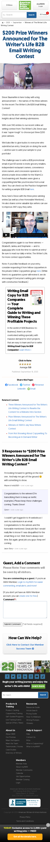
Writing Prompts (32, 720)
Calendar (19, 773)
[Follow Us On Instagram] (31, 676)
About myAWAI (22, 767)
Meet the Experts (12, 740)
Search (31, 15)
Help (28, 734)
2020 (8, 22)
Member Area (21, 764)
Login (18, 783)
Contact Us (30, 737)
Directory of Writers (14, 753)
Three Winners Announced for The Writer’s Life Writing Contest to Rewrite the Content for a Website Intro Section (27, 408)
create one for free (28, 596)
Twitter (26, 384)
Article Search (31, 710)
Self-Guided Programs (14, 717)
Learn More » (25, 350)
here (32, 189)
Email (32, 388)
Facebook (13, 384)
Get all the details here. (24, 836)
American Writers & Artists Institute (32, 812)
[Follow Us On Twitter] (13, 676)
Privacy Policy (25, 817)
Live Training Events (13, 720)
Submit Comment (12, 624)
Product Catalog (12, 710)
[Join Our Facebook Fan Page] (7, 676)
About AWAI (10, 734)
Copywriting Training (14, 713)
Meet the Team (12, 743)
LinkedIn (21, 388)
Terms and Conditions (25, 821)
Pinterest (39, 384)
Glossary (29, 723)
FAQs (28, 740)
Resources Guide (33, 707)
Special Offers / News (14, 723)
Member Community (24, 770)
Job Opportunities (23, 776)
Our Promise (11, 737)
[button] (9, 5)
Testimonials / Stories (14, 746)
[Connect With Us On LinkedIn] (25, 676)
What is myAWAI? (33, 746)
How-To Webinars (33, 717)
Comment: (9, 599)
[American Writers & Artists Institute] (25, 5)
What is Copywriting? (34, 743)
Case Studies (11, 750)
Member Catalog (22, 779)
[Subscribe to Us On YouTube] (37, 676)
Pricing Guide (31, 714)
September (17, 22)
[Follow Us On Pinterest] (19, 676)
